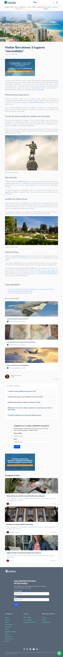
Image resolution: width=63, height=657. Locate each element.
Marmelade (22, 181)
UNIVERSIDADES (22, 7)
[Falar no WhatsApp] (59, 653)
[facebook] (24, 649)
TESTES (34, 7)
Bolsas (7, 617)
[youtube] (34, 649)
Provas (7, 622)
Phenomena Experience (36, 102)
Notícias (7, 641)
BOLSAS (7, 7)
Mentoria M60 (27, 617)
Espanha (40, 89)
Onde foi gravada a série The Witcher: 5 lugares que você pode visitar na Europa (30, 289)
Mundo (7, 634)
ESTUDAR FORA (54, 7)
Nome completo (18, 433)
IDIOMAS (11, 7)
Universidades (9, 624)
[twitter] (30, 649)
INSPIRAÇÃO (29, 7)
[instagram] (27, 649)
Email (15, 439)
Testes (7, 629)
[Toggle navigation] (57, 2)
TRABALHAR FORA (19, 8)
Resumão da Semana (10, 631)
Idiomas (7, 620)
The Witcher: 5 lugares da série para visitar (20, 293)
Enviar (16, 604)
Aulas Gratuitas (46, 622)
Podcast (44, 620)
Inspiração (8, 627)
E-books (44, 617)
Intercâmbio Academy (29, 622)
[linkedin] (37, 649)
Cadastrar (17, 446)
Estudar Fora (8, 636)
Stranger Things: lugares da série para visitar (20, 291)
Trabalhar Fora (9, 638)
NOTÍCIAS (46, 8)
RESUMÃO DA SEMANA (41, 7)
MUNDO (48, 7)
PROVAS (16, 7)
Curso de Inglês (27, 620)
